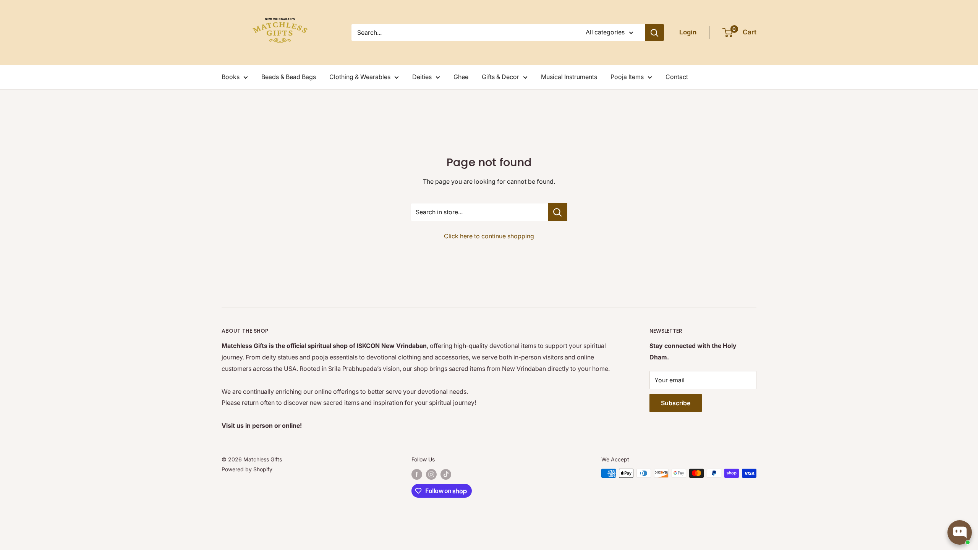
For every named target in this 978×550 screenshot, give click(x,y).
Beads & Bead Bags (288, 77)
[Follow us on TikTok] (445, 474)
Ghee (460, 77)
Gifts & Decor (500, 77)
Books (231, 77)
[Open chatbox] (959, 532)
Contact (676, 77)
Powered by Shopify (247, 469)
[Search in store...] (557, 212)
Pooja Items (627, 77)
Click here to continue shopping (489, 236)
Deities (422, 77)
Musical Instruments (569, 77)
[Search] (654, 32)
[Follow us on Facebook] (416, 474)
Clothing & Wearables (359, 77)
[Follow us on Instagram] (431, 474)
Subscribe (675, 403)
